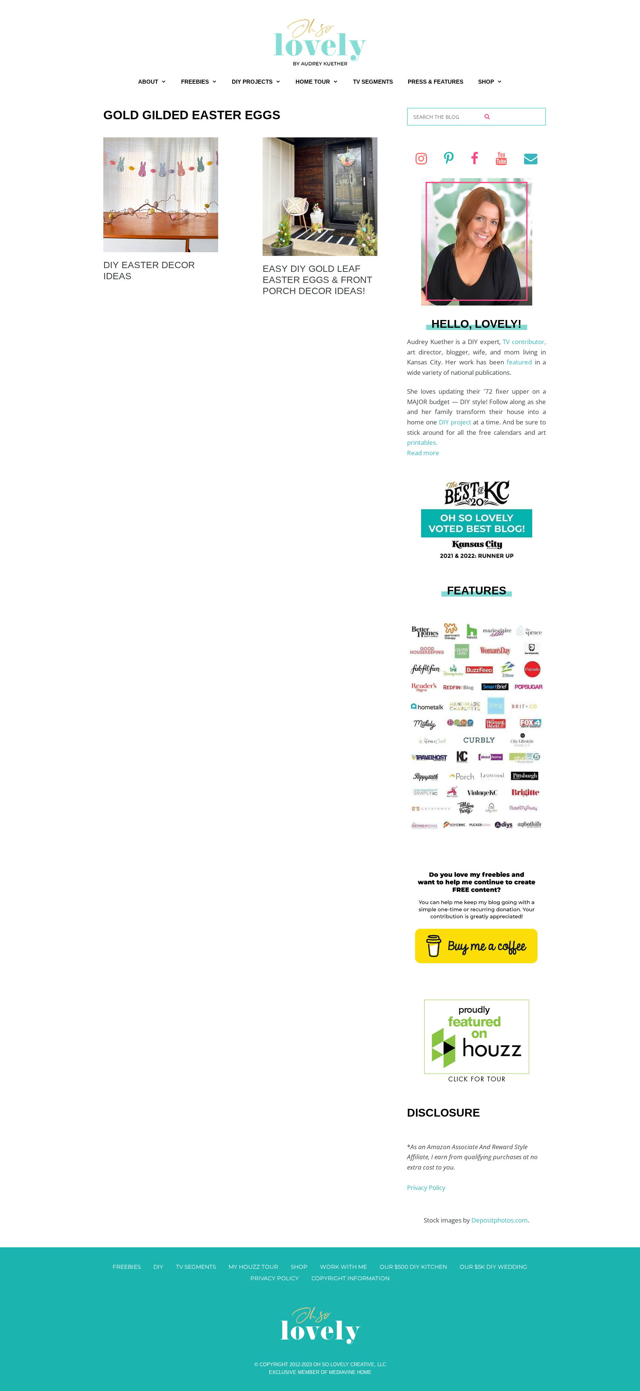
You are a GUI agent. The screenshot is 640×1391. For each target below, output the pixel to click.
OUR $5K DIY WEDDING (493, 1266)
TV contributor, (524, 341)
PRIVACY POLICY (274, 1278)
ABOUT (148, 82)
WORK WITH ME (343, 1266)
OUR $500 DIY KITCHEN (413, 1266)
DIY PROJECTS (252, 82)
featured (521, 362)
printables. (422, 442)
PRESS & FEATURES (435, 82)
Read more (423, 452)
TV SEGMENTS (373, 82)
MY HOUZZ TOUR (253, 1266)
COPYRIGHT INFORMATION (350, 1278)
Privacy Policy (426, 1187)
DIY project (456, 422)
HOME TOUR (313, 82)
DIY (158, 1266)
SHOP (486, 82)
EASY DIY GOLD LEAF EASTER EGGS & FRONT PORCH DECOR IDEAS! (317, 279)
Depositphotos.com (499, 1220)
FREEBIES (195, 82)
